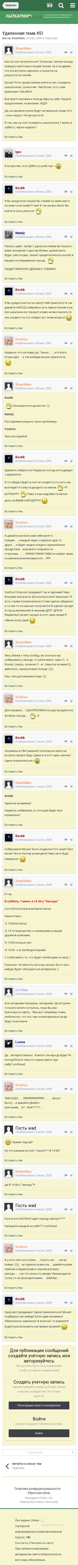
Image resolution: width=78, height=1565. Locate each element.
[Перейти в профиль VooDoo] (8, 341)
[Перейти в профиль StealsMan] (8, 50)
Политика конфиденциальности (37, 1488)
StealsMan (18, 38)
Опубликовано (33, 52)
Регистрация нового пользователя (39, 1405)
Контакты (21, 1543)
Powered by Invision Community (39, 1501)
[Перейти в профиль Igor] (8, 153)
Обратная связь (39, 1493)
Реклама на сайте (41, 1543)
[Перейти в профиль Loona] (8, 1043)
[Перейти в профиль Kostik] (8, 189)
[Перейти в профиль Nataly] (8, 234)
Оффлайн (51, 38)
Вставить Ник (14, 136)
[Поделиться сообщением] (71, 52)
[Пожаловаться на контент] (65, 52)
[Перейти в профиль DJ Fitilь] (8, 991)
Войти (39, 1433)
